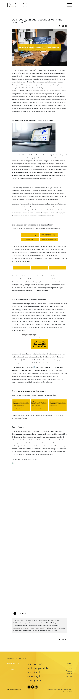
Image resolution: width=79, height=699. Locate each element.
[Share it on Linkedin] (63, 26)
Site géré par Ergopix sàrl (14, 689)
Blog (70, 669)
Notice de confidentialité (65, 692)
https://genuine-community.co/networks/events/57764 (30, 628)
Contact (69, 676)
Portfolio (69, 674)
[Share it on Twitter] (59, 26)
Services (69, 666)
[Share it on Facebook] (66, 26)
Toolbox (69, 671)
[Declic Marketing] (16, 5)
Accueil (69, 663)
